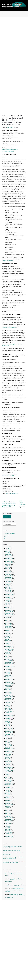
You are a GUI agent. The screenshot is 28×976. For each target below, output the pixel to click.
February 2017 (8, 711)
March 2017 (8, 709)
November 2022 (9, 611)
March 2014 (8, 761)
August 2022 (8, 616)
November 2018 (9, 681)
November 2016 (9, 715)
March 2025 (8, 571)
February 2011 (8, 814)
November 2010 (9, 819)
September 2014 (9, 752)
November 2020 (9, 646)
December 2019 (9, 662)
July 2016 (7, 721)
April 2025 (7, 570)
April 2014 (7, 760)
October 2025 (8, 561)
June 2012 (7, 791)
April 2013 (7, 777)
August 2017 (8, 702)
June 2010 (7, 826)
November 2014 (9, 750)
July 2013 (7, 773)
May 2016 (7, 724)
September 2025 (9, 562)
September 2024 (9, 580)
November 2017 (9, 698)
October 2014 (8, 751)
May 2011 (7, 810)
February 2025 (8, 572)
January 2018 (8, 695)
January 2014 (8, 764)
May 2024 (7, 585)
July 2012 (7, 790)
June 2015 (7, 740)
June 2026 (7, 549)
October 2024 (8, 578)
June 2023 (7, 601)
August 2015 (8, 737)
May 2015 (7, 741)
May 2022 (7, 620)
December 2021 (9, 627)
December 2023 (9, 593)
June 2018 (7, 688)
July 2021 (7, 634)
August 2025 (8, 564)
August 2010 (8, 823)
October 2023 (8, 596)
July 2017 (7, 704)
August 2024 (8, 581)
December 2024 (9, 575)
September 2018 (9, 683)
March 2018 (8, 692)
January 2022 (8, 626)
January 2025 (8, 574)
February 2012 (8, 797)
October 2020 (8, 647)
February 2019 (8, 676)
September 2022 (9, 614)
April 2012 (7, 794)
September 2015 (9, 735)
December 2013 (9, 765)
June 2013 (7, 774)
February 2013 (8, 780)
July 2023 (7, 600)
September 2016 (9, 718)
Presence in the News (9, 533)
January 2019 (8, 678)
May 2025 (7, 568)
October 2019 (8, 665)
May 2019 (7, 672)
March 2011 (8, 813)
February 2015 (8, 745)
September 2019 (9, 666)
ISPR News (6, 535)
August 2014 (8, 754)
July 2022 (7, 617)
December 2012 (9, 783)
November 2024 (9, 577)
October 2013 (8, 768)
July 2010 (7, 825)
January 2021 (8, 643)
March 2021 (8, 640)
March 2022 (8, 623)
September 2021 (9, 632)
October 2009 (8, 837)
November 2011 (8, 802)
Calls (16, 127)
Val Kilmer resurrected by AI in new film (11, 850)
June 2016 (7, 722)
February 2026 (8, 555)
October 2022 (8, 613)
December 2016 (9, 714)
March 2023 (8, 606)
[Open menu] (3, 14)
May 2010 (7, 827)
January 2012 (8, 799)
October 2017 (8, 699)
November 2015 (9, 732)
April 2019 (7, 673)
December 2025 (9, 558)
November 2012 (9, 784)
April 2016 (7, 725)
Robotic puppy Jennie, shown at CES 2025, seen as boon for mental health (14, 880)
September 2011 (9, 804)
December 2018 (9, 679)
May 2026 (7, 551)
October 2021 (8, 630)
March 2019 (8, 675)
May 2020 (7, 655)
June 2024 (7, 584)
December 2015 (9, 731)
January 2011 (8, 816)
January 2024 (8, 591)
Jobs (5, 538)
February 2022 (8, 624)
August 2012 (8, 789)
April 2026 (7, 552)
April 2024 (7, 587)
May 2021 (7, 637)
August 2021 (8, 633)
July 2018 (7, 686)
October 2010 (8, 820)
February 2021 (8, 642)
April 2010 (7, 829)
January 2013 (8, 781)
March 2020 (8, 657)
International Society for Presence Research (12, 5)
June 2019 (7, 670)
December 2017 (9, 696)
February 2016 (8, 728)
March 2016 (8, 727)
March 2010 (8, 830)
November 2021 (9, 629)
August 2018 (8, 685)
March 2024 (8, 588)
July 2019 (7, 669)
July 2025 (7, 565)
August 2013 (8, 771)
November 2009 (9, 836)
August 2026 (8, 547)
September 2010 (9, 822)
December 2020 (9, 645)
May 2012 (7, 793)
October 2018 (8, 682)
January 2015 (8, 747)
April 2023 (7, 604)
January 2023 (8, 609)
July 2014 (7, 755)
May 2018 (7, 689)
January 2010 (8, 833)
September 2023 (9, 597)
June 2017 (7, 705)
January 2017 (8, 712)
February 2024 (8, 590)
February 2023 (8, 607)
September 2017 (9, 701)
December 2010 (9, 817)
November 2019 (9, 663)
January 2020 (8, 660)
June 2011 (7, 809)
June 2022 (7, 619)
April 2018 (7, 691)
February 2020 (8, 659)
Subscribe (7, 516)
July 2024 (7, 583)
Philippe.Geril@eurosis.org (9, 327)
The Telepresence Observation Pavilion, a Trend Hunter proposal (13, 874)
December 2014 (9, 748)
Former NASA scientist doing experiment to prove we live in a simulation (14, 890)
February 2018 (8, 693)
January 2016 (8, 729)
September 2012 (9, 787)
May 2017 (7, 706)
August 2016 (8, 719)
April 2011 (7, 812)
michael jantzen (9, 872)
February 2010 (8, 832)
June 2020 (7, 653)
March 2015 (8, 744)
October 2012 (8, 786)
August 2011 (8, 806)
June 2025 (7, 567)
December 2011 (8, 800)
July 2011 (7, 807)
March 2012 (8, 796)
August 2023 (8, 598)
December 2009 (9, 835)
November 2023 (9, 594)
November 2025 (9, 560)
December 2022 (9, 610)
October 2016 (8, 717)
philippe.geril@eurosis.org (12, 493)
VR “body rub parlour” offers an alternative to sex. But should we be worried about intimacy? (15, 896)
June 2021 (7, 636)
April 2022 (7, 622)
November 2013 (9, 767)
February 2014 (8, 763)
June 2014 (7, 757)
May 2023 (7, 603)
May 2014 (7, 758)
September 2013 (9, 770)
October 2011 (8, 803)
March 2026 (8, 554)
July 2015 (7, 738)
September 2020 (9, 649)
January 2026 (8, 557)
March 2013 (8, 778)
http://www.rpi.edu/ (8, 260)
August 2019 (8, 668)
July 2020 (7, 652)
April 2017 (7, 708)
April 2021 (7, 639)
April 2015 (7, 742)
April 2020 (7, 656)
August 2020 (8, 650)
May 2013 (7, 776)
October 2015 (8, 734)
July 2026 (7, 548)
